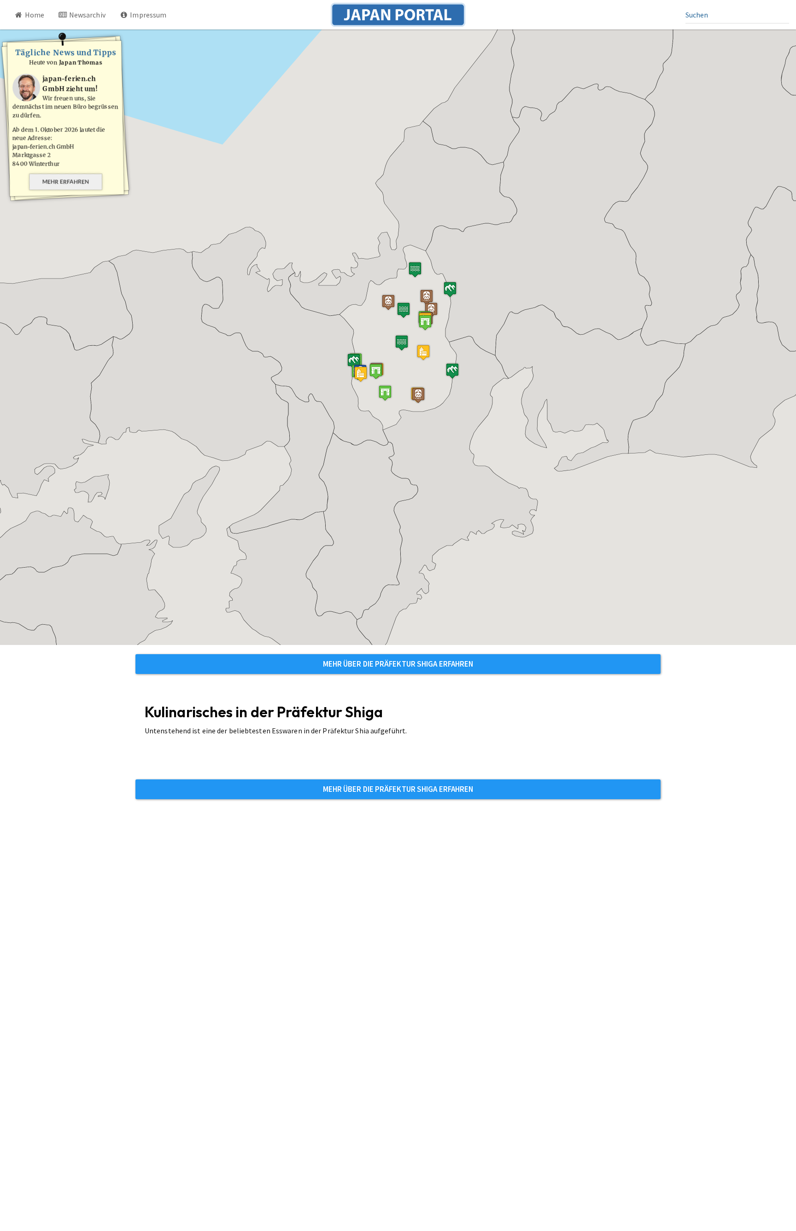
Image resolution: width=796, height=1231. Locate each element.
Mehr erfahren (65, 181)
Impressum (147, 14)
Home (34, 14)
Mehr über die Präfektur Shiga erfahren (398, 664)
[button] (360, 374)
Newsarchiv (86, 14)
